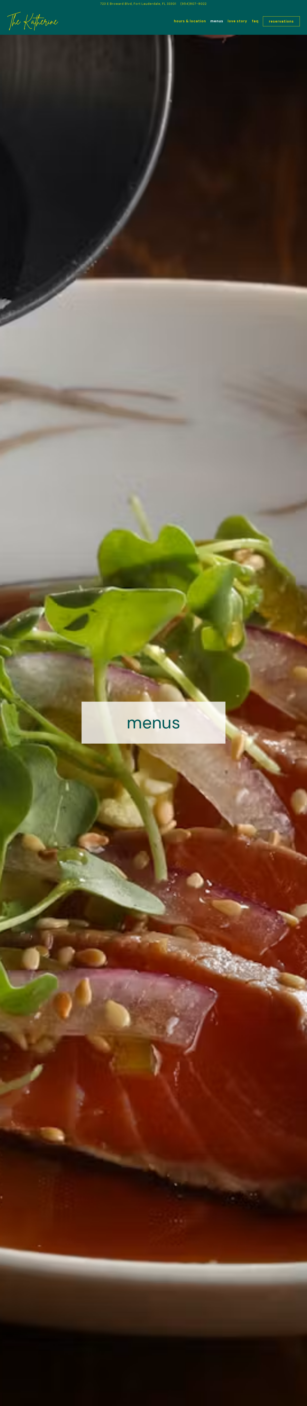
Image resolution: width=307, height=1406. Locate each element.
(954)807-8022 (193, 4)
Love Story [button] (237, 21)
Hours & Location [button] (190, 21)
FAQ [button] (255, 21)
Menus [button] (216, 21)
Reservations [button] (281, 21)
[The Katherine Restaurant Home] (33, 21)
